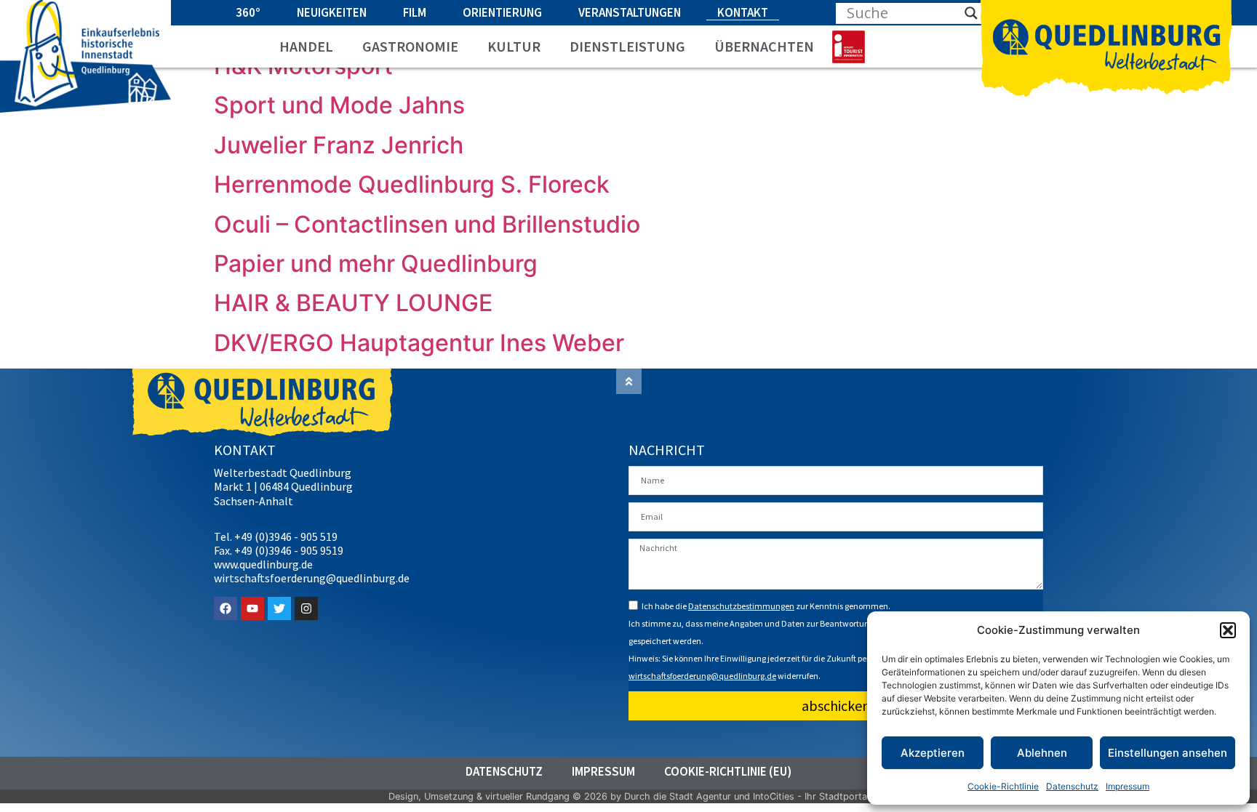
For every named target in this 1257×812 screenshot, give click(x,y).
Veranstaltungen (629, 12)
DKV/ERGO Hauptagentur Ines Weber (419, 343)
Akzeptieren (933, 753)
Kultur (513, 46)
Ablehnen (1042, 753)
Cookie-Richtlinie (1003, 786)
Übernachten (764, 46)
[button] (1228, 630)
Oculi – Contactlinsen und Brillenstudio (427, 224)
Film (414, 12)
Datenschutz (1072, 786)
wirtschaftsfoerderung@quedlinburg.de (702, 675)
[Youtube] (252, 608)
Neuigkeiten (332, 12)
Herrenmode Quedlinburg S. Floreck (412, 184)
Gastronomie (410, 46)
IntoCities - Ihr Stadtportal (811, 796)
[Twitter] (279, 608)
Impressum (1127, 786)
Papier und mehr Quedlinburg (376, 263)
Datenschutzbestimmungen (741, 605)
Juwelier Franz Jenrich (338, 145)
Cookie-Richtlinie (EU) (727, 771)
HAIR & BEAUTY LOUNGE (353, 303)
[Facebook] (225, 608)
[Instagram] (306, 608)
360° (248, 12)
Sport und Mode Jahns (339, 105)
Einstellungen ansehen (1167, 753)
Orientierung (502, 12)
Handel (306, 46)
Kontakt (742, 12)
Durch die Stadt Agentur (677, 796)
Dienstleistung (627, 46)
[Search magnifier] (971, 13)
